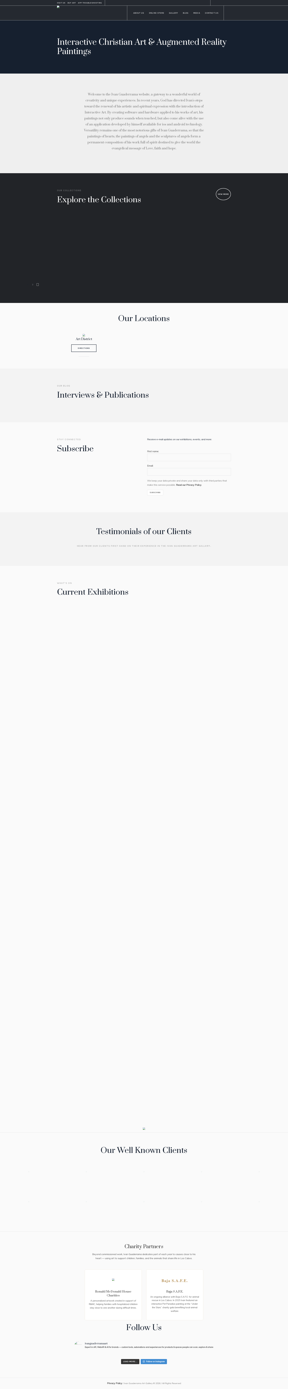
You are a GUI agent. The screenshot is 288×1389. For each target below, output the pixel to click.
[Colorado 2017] (202, 719)
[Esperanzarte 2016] (83, 975)
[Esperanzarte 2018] (83, 719)
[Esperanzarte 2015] (143, 975)
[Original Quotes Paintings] (197, 225)
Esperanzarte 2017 (134, 843)
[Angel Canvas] (80, 256)
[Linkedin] (218, 2)
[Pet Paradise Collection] (80, 225)
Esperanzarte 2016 (75, 1100)
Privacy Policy (114, 1383)
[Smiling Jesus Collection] (41, 225)
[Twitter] (225, 2)
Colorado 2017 (190, 843)
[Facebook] (214, 2)
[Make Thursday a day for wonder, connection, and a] (179, 1354)
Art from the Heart (194, 1100)
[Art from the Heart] (202, 975)
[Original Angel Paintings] (158, 225)
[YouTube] (228, 2)
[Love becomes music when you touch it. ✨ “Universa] (203, 1354)
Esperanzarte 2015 (134, 1100)
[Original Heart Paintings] (119, 225)
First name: (153, 451)
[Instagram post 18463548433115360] (85, 1354)
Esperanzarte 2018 (75, 843)
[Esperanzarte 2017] (143, 719)
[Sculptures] (236, 225)
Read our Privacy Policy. (189, 484)
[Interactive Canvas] (41, 256)
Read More (69, 857)
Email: (150, 465)
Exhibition (67, 837)
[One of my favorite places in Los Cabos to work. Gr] (156, 1354)
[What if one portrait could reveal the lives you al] (132, 1354)
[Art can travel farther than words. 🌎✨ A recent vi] (109, 1354)
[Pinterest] (221, 2)
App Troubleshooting (90, 3)
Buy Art (72, 3)
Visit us (61, 3)
